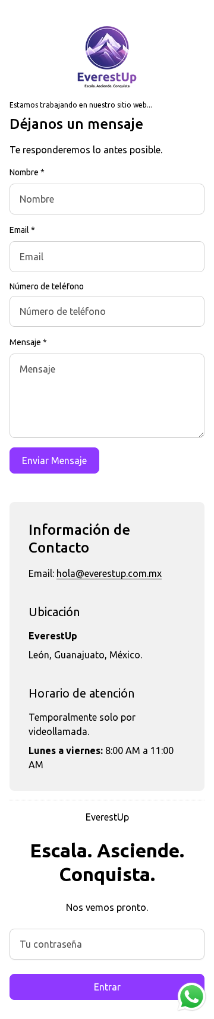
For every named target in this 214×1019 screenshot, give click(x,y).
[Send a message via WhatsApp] (191, 996)
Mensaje (28, 342)
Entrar (107, 987)
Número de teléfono (47, 286)
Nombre (27, 172)
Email (22, 230)
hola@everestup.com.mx (109, 573)
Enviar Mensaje (54, 460)
